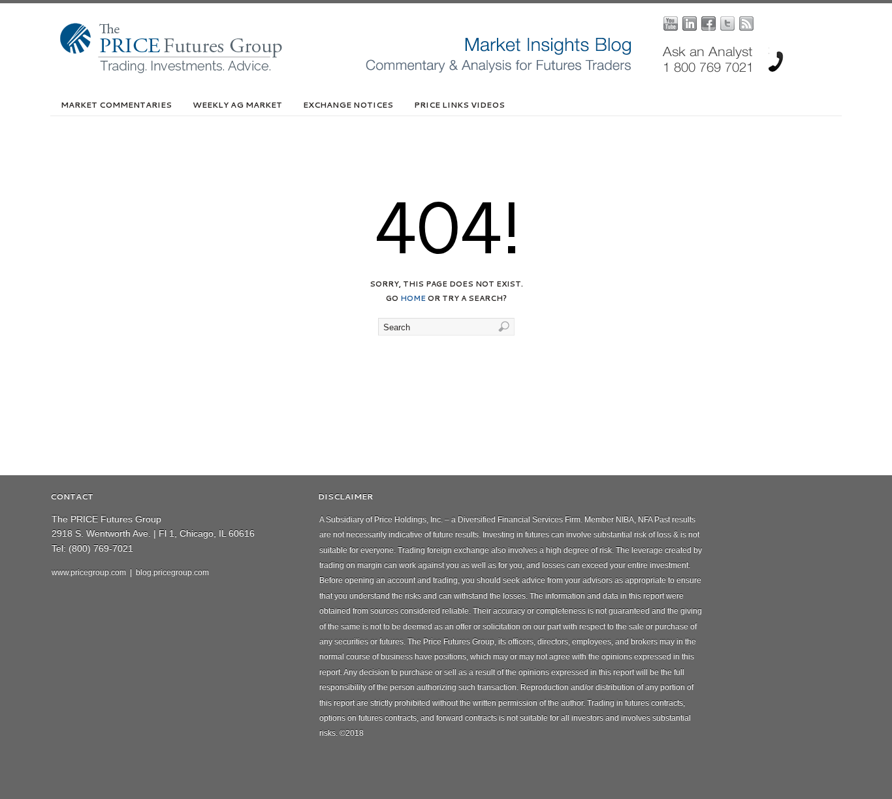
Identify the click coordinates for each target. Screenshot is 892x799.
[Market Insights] (456, 70)
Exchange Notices (348, 104)
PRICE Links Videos (459, 104)
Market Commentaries (116, 104)
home (413, 298)
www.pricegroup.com (89, 572)
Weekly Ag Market (237, 104)
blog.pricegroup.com (172, 572)
